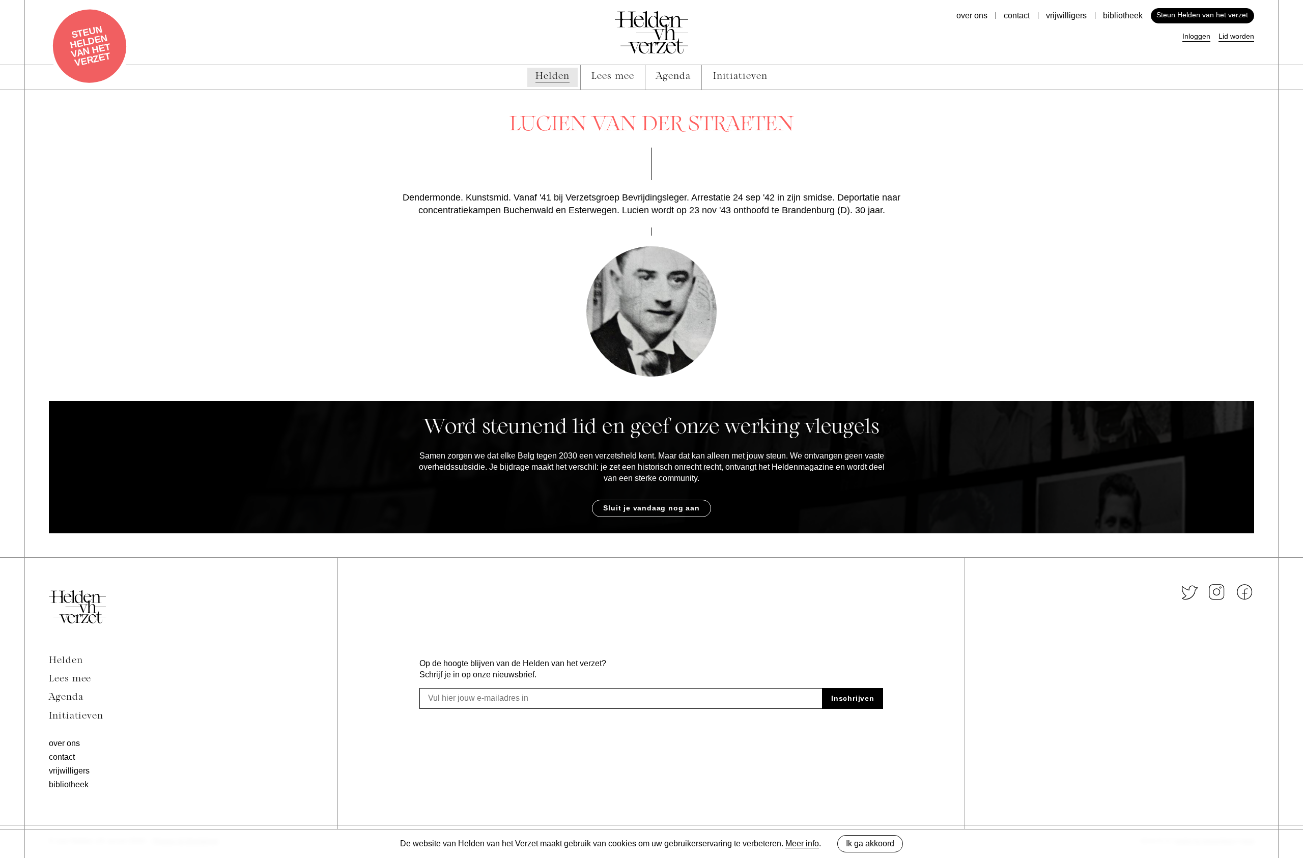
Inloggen (1196, 36)
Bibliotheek (1123, 15)
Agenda (66, 697)
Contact (1017, 15)
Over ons (971, 15)
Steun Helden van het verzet (1202, 15)
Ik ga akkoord (870, 843)
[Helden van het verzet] (77, 606)
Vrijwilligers (1066, 15)
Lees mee (70, 679)
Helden (66, 661)
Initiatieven (76, 716)
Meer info (802, 843)
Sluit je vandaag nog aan (651, 508)
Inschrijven (852, 698)
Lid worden (1236, 36)
